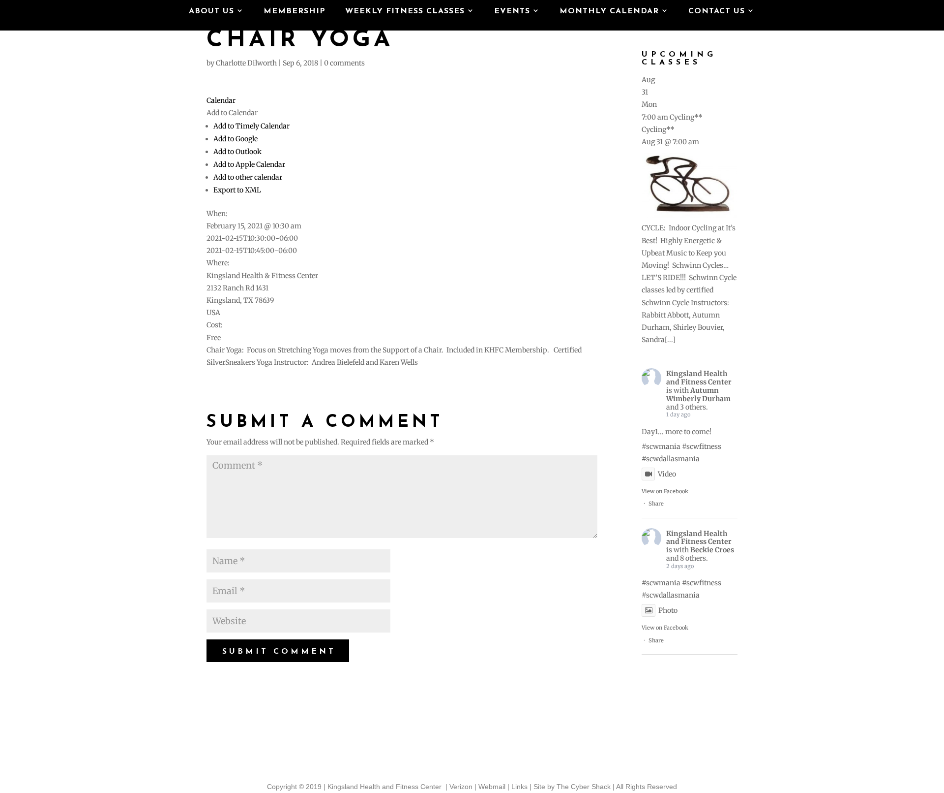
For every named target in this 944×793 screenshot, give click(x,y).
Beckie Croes (712, 549)
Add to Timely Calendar (251, 126)
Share (656, 503)
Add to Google (235, 138)
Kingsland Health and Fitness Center (699, 377)
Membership (294, 11)
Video (667, 474)
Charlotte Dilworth (246, 63)
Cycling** (658, 129)
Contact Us (716, 11)
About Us (211, 11)
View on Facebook (665, 491)
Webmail (491, 787)
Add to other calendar (247, 177)
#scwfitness (701, 446)
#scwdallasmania (671, 458)
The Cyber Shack (584, 787)
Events (512, 11)
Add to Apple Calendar (249, 164)
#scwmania (661, 446)
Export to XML (237, 190)
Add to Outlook (237, 151)
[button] (232, 112)
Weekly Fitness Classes (405, 11)
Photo (668, 610)
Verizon (460, 787)
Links (519, 787)
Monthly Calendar (609, 11)
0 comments (344, 63)
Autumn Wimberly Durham (698, 394)
